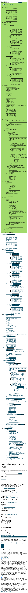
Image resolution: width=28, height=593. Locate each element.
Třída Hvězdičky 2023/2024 (17, 59)
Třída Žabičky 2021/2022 (16, 52)
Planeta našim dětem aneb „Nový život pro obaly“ (16, 105)
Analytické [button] (3, 575)
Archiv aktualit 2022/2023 (11, 12)
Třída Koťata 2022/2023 (16, 70)
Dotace (7, 128)
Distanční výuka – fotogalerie (17, 148)
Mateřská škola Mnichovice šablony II (17, 222)
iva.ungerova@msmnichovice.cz (11, 497)
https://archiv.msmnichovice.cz (7, 535)
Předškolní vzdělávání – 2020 (20, 157)
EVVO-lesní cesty (13, 206)
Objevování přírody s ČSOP (12, 89)
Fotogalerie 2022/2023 (11, 113)
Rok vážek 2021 (12, 207)
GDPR (7, 192)
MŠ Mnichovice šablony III (15, 223)
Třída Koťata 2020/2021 (16, 73)
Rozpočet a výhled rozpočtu (12, 193)
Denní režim (11, 187)
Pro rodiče (6, 130)
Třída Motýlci (9, 26)
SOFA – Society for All (11, 87)
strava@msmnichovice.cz (9, 507)
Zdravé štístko (12, 203)
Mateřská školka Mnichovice (7, 232)
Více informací (4, 543)
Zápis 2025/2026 (12, 175)
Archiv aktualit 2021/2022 (11, 14)
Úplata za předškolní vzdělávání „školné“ (15, 120)
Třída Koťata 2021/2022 (16, 71)
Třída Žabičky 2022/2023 (16, 51)
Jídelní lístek (3, 479)
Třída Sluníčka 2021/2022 (17, 81)
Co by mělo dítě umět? (13, 134)
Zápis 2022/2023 (12, 177)
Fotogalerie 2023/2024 (11, 111)
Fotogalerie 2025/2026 (11, 109)
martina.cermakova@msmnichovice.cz (12, 492)
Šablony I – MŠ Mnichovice (15, 221)
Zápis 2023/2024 (12, 179)
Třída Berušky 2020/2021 (16, 43)
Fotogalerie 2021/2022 (11, 114)
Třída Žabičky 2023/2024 (16, 49)
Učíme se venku (9, 96)
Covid (7, 13)
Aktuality (6, 7)
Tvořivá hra (8, 95)
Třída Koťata (9, 65)
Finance (5, 119)
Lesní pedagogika (12, 205)
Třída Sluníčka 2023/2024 (17, 79)
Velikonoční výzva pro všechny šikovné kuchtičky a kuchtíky (18, 144)
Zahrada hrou (9, 93)
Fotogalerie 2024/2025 (11, 110)
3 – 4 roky (16, 159)
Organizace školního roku (14, 190)
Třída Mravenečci (10, 25)
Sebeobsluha (11, 172)
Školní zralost (12, 164)
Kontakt (6, 229)
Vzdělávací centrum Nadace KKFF (13, 88)
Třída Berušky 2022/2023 (16, 41)
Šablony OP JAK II (13, 129)
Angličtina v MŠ (9, 99)
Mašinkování (14, 214)
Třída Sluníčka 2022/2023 (17, 80)
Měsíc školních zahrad (11, 98)
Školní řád (11, 188)
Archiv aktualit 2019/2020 (11, 17)
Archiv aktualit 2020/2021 (11, 16)
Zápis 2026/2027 (9, 173)
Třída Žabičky (9, 46)
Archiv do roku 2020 (15, 35)
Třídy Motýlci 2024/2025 (16, 29)
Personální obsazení (10, 224)
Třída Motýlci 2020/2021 (16, 34)
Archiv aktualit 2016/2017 (11, 248)
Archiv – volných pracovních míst (16, 227)
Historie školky (9, 228)
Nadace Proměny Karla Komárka (16, 211)
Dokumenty (6, 181)
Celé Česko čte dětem (10, 102)
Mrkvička (8, 91)
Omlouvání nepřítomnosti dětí (12, 166)
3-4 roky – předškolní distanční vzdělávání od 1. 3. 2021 (18, 150)
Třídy (5, 24)
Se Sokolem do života (10, 104)
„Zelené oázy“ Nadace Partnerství (16, 216)
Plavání (7, 100)
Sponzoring (8, 126)
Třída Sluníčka (9, 75)
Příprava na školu (9, 133)
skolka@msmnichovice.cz (9, 488)
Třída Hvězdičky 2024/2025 (17, 58)
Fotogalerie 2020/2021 (11, 115)
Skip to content (4, 1)
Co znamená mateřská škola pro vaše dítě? (18, 171)
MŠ (5, 197)
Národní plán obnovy (13, 201)
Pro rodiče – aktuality (10, 132)
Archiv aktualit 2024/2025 (11, 10)
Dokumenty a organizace (11, 183)
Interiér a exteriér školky (11, 116)
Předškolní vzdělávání (13, 140)
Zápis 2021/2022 (12, 178)
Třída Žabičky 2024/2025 (16, 48)
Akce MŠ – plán (7, 22)
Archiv (10, 28)
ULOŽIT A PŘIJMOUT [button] (6, 591)
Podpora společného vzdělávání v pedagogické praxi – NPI (15, 218)
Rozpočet (11, 194)
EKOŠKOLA (9, 94)
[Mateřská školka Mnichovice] (10, 4)
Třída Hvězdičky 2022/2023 (17, 60)
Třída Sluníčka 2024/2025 (17, 78)
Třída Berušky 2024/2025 (16, 39)
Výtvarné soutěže (9, 106)
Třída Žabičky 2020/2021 (16, 53)
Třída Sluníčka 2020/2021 (17, 82)
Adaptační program (10, 168)
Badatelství (8, 90)
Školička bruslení (9, 101)
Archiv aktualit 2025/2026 (11, 8)
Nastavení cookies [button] (11, 543)
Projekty (6, 85)
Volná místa (8, 225)
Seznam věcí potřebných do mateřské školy (15, 167)
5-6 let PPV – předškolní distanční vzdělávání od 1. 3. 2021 (18, 155)
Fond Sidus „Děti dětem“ (14, 208)
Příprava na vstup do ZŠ (14, 135)
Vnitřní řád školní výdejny (14, 191)
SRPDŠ (7, 125)
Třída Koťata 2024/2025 (16, 68)
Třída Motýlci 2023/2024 (16, 30)
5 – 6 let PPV (17, 161)
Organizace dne (12, 186)
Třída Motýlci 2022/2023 (16, 31)
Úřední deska (9, 182)
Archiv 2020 (14, 156)
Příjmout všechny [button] (19, 543)
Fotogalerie (6, 108)
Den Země (13, 142)
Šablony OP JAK (12, 202)
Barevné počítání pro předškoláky (16, 165)
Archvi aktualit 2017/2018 (11, 19)
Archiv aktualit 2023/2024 (11, 11)
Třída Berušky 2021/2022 (16, 42)
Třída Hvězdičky (9, 56)
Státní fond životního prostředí (15, 210)
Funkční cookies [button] (4, 557)
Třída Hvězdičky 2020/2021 (17, 63)
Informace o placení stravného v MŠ (14, 124)
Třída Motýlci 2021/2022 (16, 32)
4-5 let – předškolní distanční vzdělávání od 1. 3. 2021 (17, 152)
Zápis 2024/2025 (12, 176)
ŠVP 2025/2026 (12, 185)
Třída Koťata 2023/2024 (16, 69)
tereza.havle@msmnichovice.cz (10, 502)
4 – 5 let (16, 160)
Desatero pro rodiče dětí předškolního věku (18, 137)
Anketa (7, 199)
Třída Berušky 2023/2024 (16, 40)
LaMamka (11, 219)
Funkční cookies (5, 558)
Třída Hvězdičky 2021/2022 (17, 62)
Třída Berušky (9, 36)
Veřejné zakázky (9, 196)
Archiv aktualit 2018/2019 (11, 18)
